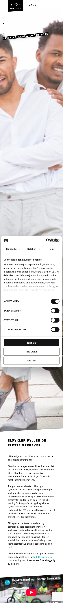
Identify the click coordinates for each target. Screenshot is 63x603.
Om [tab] (52, 248)
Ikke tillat (31, 360)
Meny (32, 5)
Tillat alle (31, 342)
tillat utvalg (31, 351)
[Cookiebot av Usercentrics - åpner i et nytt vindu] (46, 240)
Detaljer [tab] (31, 248)
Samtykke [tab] (11, 248)
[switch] (55, 310)
